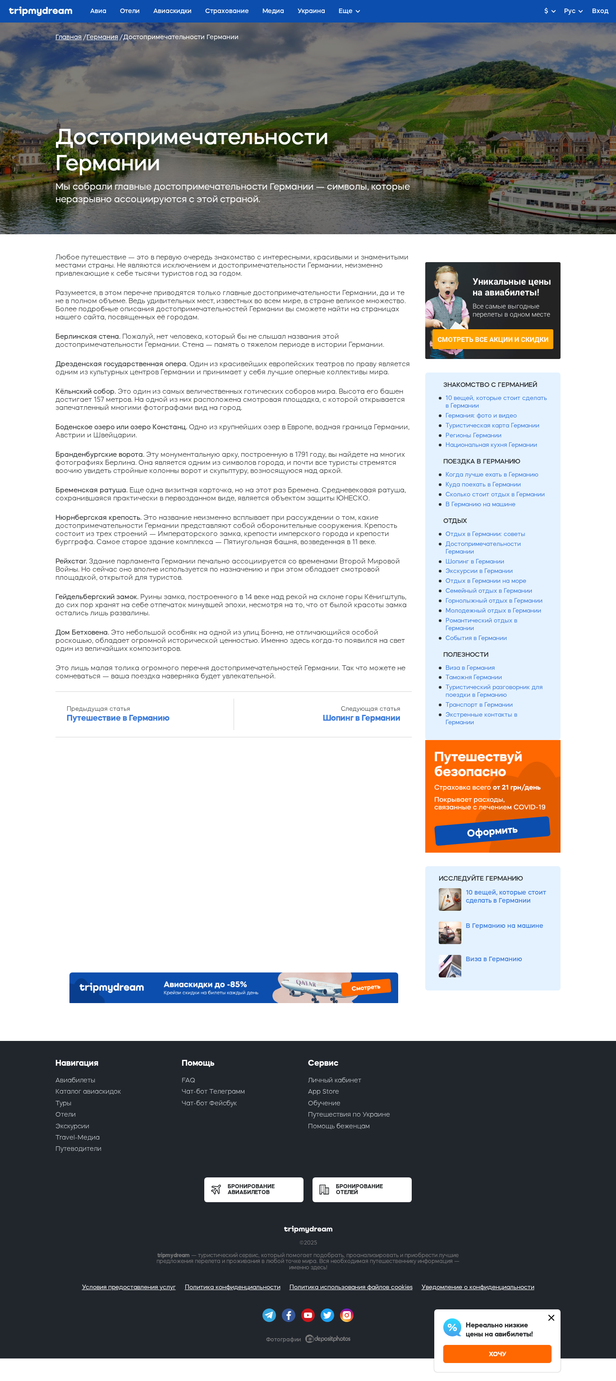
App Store (323, 1091)
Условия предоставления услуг (129, 1287)
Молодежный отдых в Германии (493, 610)
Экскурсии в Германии (479, 571)
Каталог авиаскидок (88, 1091)
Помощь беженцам (339, 1126)
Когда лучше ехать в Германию (492, 474)
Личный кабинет (334, 1080)
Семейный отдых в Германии (489, 591)
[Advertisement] (233, 857)
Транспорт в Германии (479, 705)
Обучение (324, 1103)
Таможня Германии (474, 677)
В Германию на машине (480, 504)
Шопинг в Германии (475, 561)
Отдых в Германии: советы (485, 534)
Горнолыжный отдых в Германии (494, 601)
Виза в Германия (470, 668)
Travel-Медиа (77, 1137)
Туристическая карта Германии (492, 425)
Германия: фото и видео (481, 415)
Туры (63, 1103)
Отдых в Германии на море (486, 581)
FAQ (188, 1080)
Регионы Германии (473, 435)
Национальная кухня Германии (491, 445)
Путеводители (78, 1148)
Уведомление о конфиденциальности (478, 1287)
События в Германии (476, 638)
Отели (65, 1114)
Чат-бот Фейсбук (209, 1103)
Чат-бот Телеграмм (213, 1091)
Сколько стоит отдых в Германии (495, 494)
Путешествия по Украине (349, 1114)
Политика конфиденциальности (232, 1287)
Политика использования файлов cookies (351, 1287)
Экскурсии (72, 1126)
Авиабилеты (75, 1080)
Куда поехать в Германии (483, 484)
